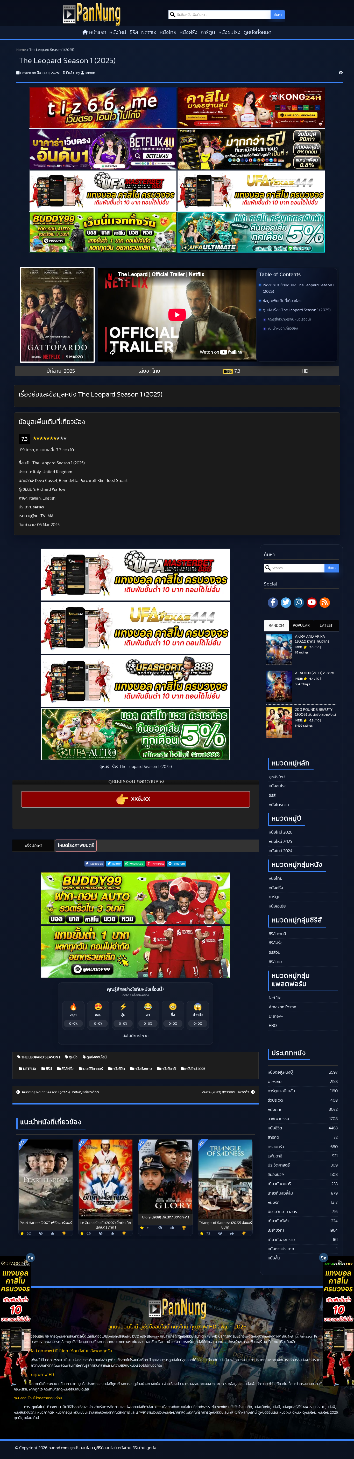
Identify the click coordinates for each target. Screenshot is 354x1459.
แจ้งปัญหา (33, 845)
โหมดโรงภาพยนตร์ (76, 845)
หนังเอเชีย (277, 906)
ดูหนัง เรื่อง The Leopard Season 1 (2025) (297, 310)
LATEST (326, 626)
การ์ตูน (208, 32)
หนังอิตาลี (168, 1069)
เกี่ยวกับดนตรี (279, 1184)
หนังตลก (275, 1110)
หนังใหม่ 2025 (195, 1069)
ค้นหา (278, 15)
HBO (272, 1026)
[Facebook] (273, 602)
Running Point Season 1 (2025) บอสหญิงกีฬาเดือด (60, 1092)
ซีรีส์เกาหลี (277, 934)
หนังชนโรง (229, 32)
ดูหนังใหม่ (276, 777)
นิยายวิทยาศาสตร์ (282, 1212)
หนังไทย (168, 32)
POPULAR (301, 626)
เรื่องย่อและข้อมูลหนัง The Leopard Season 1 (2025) (298, 288)
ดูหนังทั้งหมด (258, 32)
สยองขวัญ (276, 1174)
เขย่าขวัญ (276, 1230)
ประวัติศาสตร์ (92, 1069)
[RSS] (325, 602)
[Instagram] (299, 602)
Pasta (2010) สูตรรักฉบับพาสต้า (226, 1092)
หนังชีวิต (118, 1069)
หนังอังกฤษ (143, 1069)
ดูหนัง (72, 1057)
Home (21, 50)
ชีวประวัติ (275, 1100)
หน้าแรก (97, 32)
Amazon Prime (282, 1007)
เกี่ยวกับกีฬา (278, 1221)
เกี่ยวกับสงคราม (281, 1240)
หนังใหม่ (117, 32)
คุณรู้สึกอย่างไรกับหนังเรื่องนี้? (289, 319)
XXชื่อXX (140, 799)
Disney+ (275, 1016)
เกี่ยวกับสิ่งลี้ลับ (280, 1193)
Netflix (148, 32)
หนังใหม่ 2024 (280, 851)
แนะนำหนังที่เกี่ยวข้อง (282, 328)
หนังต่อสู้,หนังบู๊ (280, 1072)
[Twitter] (286, 602)
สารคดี (273, 1137)
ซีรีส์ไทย (275, 962)
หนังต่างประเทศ (281, 1249)
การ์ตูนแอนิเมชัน (281, 1091)
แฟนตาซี (275, 1156)
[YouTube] (312, 602)
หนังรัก (274, 1203)
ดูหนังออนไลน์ (96, 1057)
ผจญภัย (274, 1082)
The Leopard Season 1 (40, 1057)
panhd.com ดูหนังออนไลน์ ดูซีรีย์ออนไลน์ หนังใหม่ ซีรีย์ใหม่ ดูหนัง (102, 1448)
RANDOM (276, 626)
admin (90, 73)
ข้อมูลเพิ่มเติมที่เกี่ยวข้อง (282, 301)
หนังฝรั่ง (188, 32)
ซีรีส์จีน (274, 952)
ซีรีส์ (134, 32)
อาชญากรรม (278, 1119)
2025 (69, 371)
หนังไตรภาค (278, 805)
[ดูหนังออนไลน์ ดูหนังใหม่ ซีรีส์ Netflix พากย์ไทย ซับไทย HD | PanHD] (91, 14)
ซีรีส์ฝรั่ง (67, 1069)
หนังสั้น (274, 1258)
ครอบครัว (276, 1147)
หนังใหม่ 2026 (280, 832)
